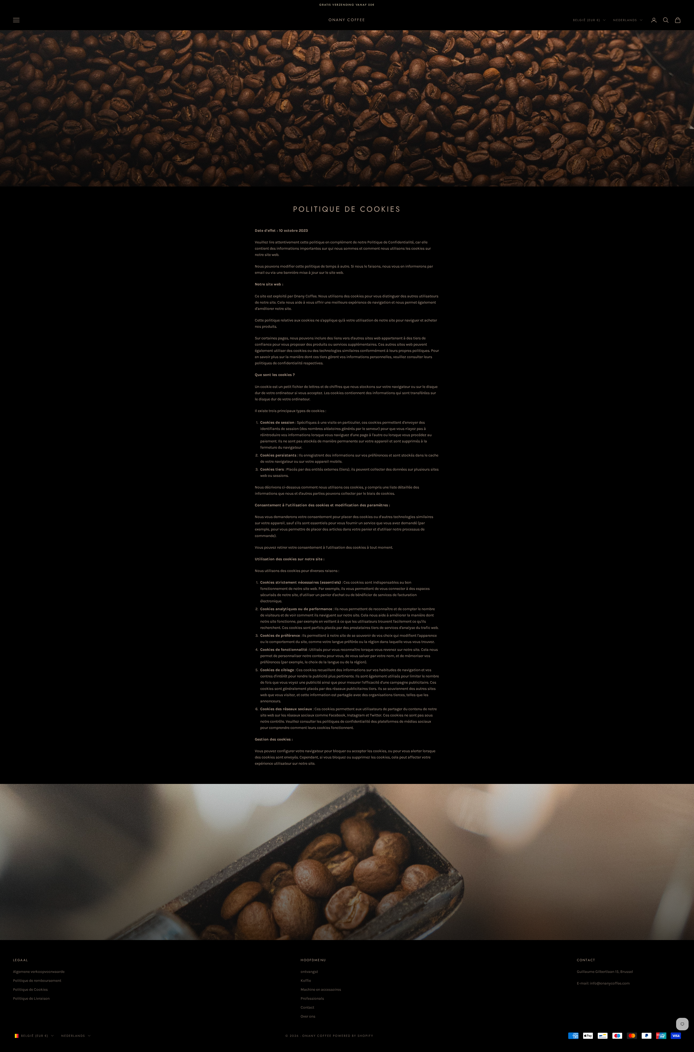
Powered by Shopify (353, 1036)
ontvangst (309, 971)
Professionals (312, 998)
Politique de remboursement (37, 980)
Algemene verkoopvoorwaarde (39, 971)
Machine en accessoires (321, 989)
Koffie (306, 980)
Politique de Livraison (31, 998)
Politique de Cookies (30, 989)
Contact (307, 1007)
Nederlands (625, 20)
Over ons (308, 1016)
